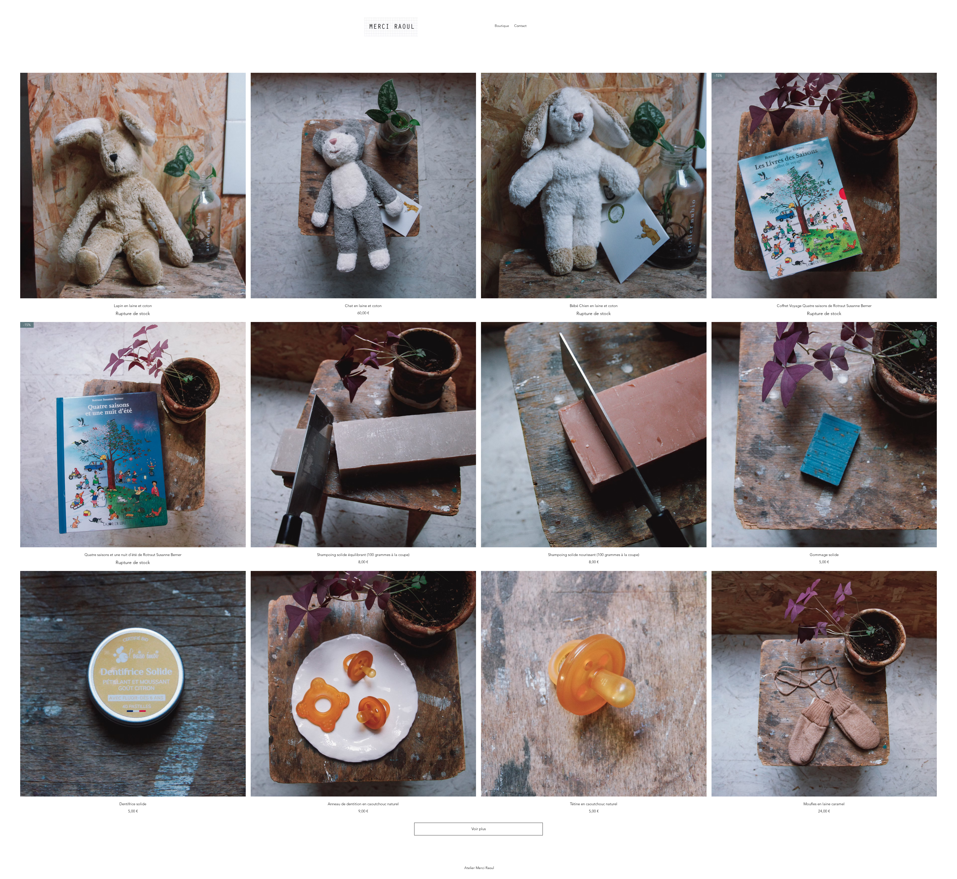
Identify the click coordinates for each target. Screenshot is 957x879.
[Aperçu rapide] (133, 185)
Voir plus (479, 828)
